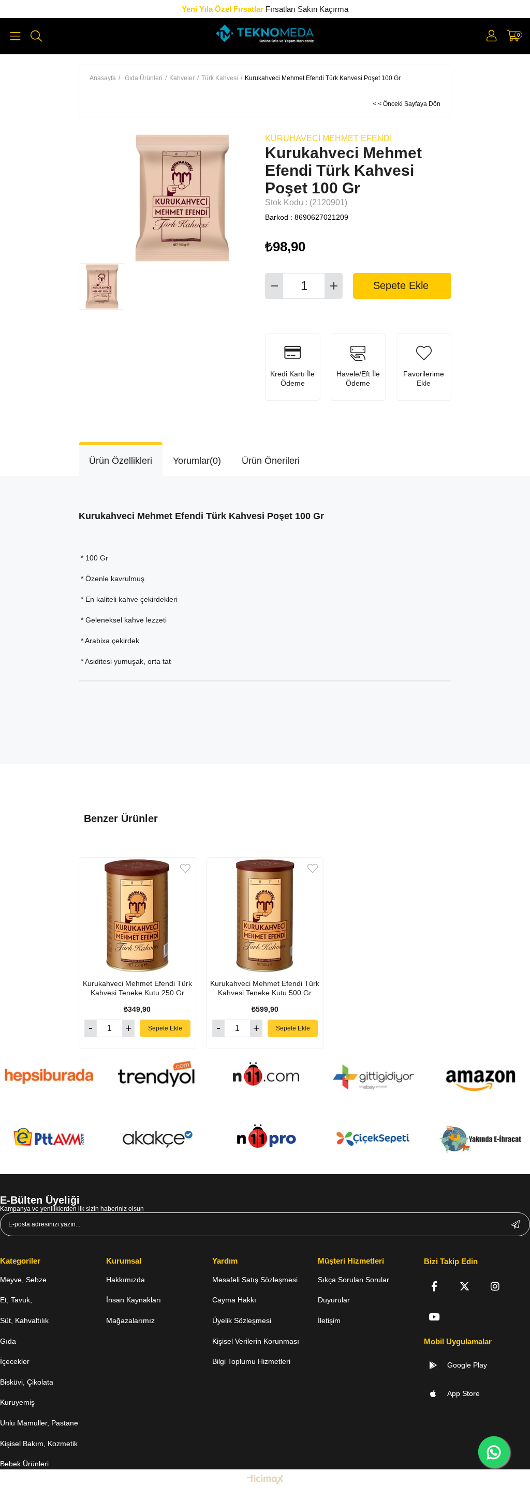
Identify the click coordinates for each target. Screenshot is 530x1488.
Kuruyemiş (17, 1402)
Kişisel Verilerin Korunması (255, 1341)
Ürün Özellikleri (120, 460)
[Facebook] (434, 1286)
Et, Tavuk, (16, 1300)
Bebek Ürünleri (24, 1464)
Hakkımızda (125, 1280)
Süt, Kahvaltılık (24, 1320)
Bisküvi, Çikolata (26, 1382)
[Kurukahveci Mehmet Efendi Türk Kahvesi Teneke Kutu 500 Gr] (265, 916)
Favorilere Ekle (185, 868)
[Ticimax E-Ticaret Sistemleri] (265, 1480)
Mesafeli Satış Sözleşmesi (255, 1280)
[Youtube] (434, 1317)
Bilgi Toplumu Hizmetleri (251, 1361)
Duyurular (334, 1300)
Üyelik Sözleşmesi (241, 1320)
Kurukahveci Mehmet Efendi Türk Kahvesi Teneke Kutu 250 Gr (137, 988)
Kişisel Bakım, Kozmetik (39, 1443)
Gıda (8, 1341)
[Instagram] (495, 1286)
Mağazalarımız (130, 1320)
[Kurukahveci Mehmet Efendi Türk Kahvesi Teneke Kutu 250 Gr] (137, 916)
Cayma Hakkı (234, 1300)
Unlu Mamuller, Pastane (39, 1423)
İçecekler (15, 1361)
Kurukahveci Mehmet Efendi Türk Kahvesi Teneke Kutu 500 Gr (264, 988)
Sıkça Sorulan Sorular (353, 1280)
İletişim (329, 1320)
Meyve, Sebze (23, 1280)
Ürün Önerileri (271, 460)
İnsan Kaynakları (133, 1300)
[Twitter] (464, 1286)
